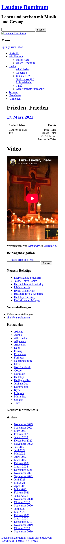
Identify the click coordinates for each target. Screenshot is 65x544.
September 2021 (23, 476)
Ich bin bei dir (22, 287)
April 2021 (20, 486)
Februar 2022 (21, 463)
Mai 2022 (19, 453)
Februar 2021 (21, 492)
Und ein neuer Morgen (27, 300)
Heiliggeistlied (22, 380)
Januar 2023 (21, 437)
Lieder (12, 66)
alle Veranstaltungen (18, 317)
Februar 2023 (21, 434)
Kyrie (17, 390)
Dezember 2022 (23, 440)
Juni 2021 (19, 479)
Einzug (18, 351)
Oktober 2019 (22, 528)
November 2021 (23, 473)
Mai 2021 (19, 482)
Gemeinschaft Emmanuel (30, 88)
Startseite (14, 53)
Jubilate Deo (23, 75)
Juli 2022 (19, 447)
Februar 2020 (21, 515)
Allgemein (50, 245)
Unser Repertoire (25, 62)
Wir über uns (16, 56)
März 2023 (20, 430)
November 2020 (23, 499)
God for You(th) (25, 79)
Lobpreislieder (24, 82)
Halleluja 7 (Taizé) (24, 297)
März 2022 (20, 460)
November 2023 (23, 424)
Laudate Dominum (24, 7)
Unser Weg (22, 59)
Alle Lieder (22, 69)
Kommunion (21, 386)
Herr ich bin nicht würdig (28, 284)
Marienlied (20, 396)
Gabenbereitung (23, 360)
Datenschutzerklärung (13, 537)
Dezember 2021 (23, 469)
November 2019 (23, 524)
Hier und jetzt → (27, 259)
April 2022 (20, 456)
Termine (13, 92)
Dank (17, 347)
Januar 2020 (21, 518)
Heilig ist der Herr (24, 290)
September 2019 (23, 531)
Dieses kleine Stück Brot (28, 277)
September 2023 (23, 427)
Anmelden (15, 98)
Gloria (17, 364)
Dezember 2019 (23, 521)
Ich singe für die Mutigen (28, 293)
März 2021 (20, 489)
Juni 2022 (19, 450)
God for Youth (22, 367)
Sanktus (18, 399)
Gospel (18, 370)
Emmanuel (20, 354)
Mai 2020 (19, 512)
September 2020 (23, 505)
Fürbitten (19, 357)
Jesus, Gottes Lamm (25, 280)
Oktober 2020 (22, 502)
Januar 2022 (21, 466)
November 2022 (23, 443)
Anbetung (19, 344)
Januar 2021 (21, 495)
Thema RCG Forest (27, 540)
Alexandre (34, 245)
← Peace (12, 259)
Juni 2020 (19, 508)
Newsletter (15, 95)
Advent (18, 331)
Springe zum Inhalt (12, 47)
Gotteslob (21, 72)
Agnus (18, 334)
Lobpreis (19, 393)
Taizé (19, 85)
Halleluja (19, 377)
